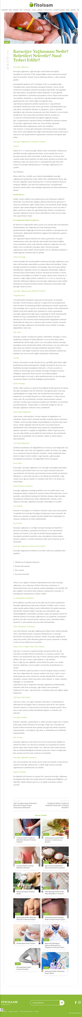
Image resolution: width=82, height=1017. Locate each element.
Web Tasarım (72, 1013)
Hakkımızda (4, 1011)
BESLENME (5, 10)
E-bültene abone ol (62, 1002)
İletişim (36, 1011)
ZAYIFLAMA (27, 10)
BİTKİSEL (15, 10)
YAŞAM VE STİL (48, 10)
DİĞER (67, 10)
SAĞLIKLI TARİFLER (59, 10)
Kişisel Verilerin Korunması (26, 1011)
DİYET (10, 10)
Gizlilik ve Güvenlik (13, 1011)
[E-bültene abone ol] (47, 1002)
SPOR (21, 10)
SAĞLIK (34, 10)
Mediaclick (78, 1013)
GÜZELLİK (40, 10)
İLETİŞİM (73, 10)
